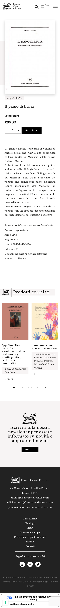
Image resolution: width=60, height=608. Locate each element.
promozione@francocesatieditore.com (30, 507)
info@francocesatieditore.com (31, 497)
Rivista (30, 541)
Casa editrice (30, 518)
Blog (30, 528)
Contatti (30, 546)
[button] (14, 387)
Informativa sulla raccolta (19, 604)
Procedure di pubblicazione (30, 537)
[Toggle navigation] (55, 6)
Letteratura (12, 115)
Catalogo (30, 523)
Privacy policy (40, 581)
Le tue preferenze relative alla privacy (33, 598)
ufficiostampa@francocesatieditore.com (30, 502)
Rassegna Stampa (30, 532)
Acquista (31, 130)
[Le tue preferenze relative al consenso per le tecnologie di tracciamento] (5, 603)
